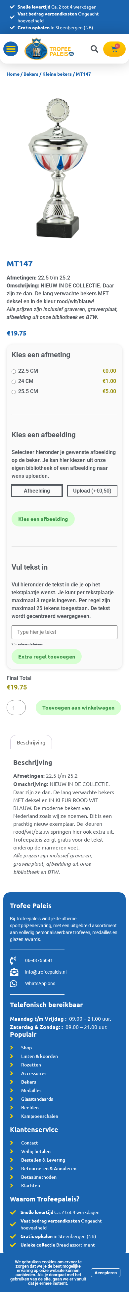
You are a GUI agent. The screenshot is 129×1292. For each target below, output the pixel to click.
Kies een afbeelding (43, 518)
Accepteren (106, 1272)
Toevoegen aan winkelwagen (78, 707)
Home (13, 74)
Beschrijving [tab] (31, 742)
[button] (10, 48)
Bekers (30, 74)
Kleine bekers (57, 74)
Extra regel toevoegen (46, 656)
